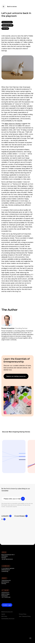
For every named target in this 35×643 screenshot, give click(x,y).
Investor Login (7, 605)
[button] (30, 638)
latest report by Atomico (13, 123)
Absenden (23, 500)
